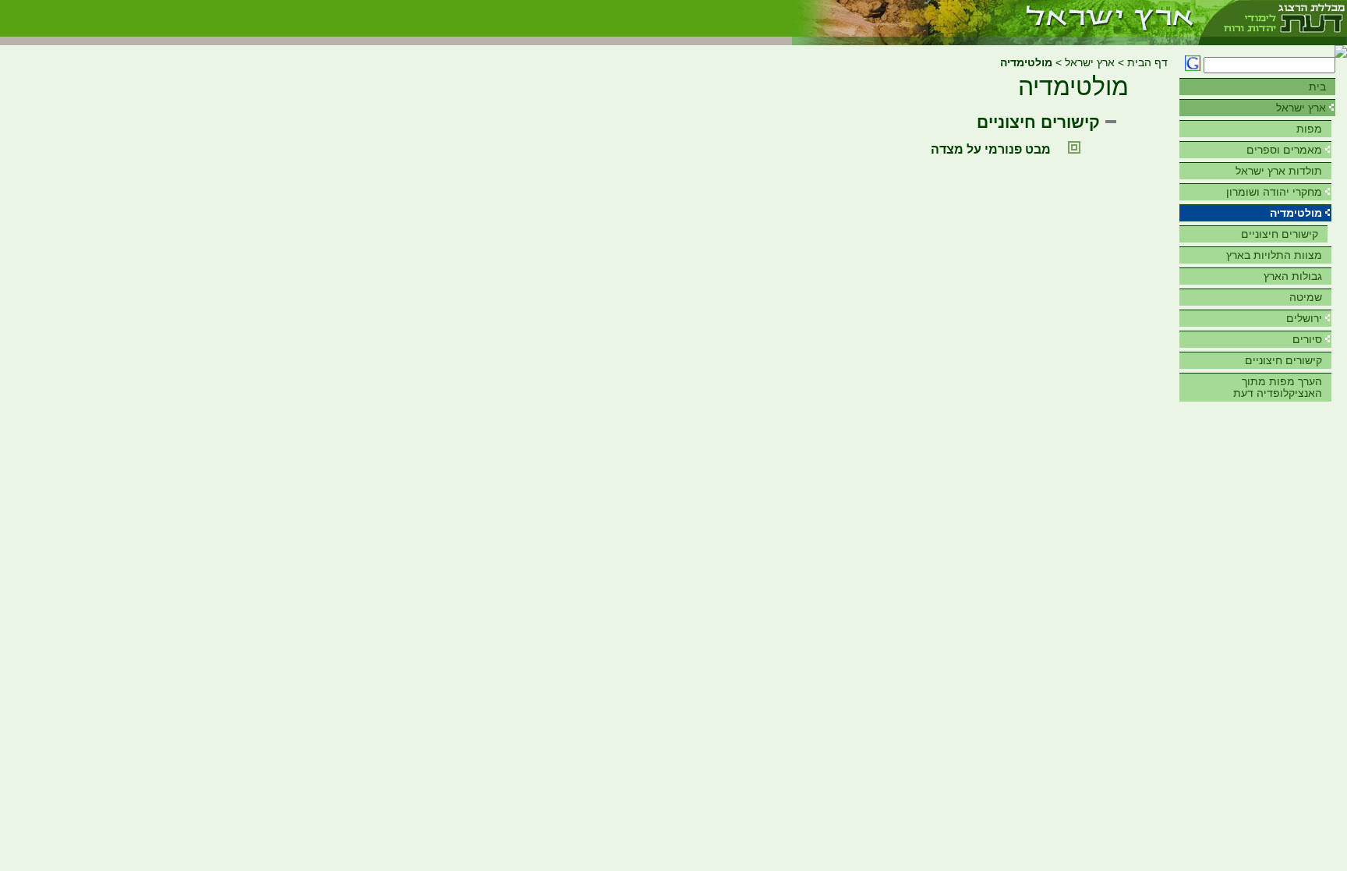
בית (1317, 86)
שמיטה (1305, 297)
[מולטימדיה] (996, 18)
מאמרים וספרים (1284, 149)
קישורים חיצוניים (1279, 234)
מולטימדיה (1296, 213)
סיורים (1307, 339)
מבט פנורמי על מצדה (991, 149)
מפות (1309, 128)
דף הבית (1147, 63)
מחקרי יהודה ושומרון (1274, 192)
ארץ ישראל (1301, 107)
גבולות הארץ (1293, 276)
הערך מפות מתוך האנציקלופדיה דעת (1277, 387)
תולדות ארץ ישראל (1279, 171)
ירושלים (1304, 318)
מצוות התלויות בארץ (1274, 255)
